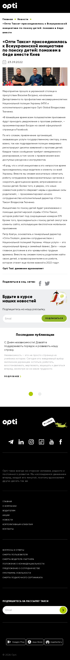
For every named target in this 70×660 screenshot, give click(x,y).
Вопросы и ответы (13, 550)
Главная (7, 501)
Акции (6, 515)
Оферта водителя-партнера (18, 559)
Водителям (9, 510)
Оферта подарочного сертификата (23, 577)
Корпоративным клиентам (18, 524)
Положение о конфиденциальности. (24, 564)
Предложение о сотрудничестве (21, 568)
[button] (31, 394)
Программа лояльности (17, 573)
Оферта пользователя (15, 554)
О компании (9, 506)
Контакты (8, 529)
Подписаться (54, 318)
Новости (8, 520)
